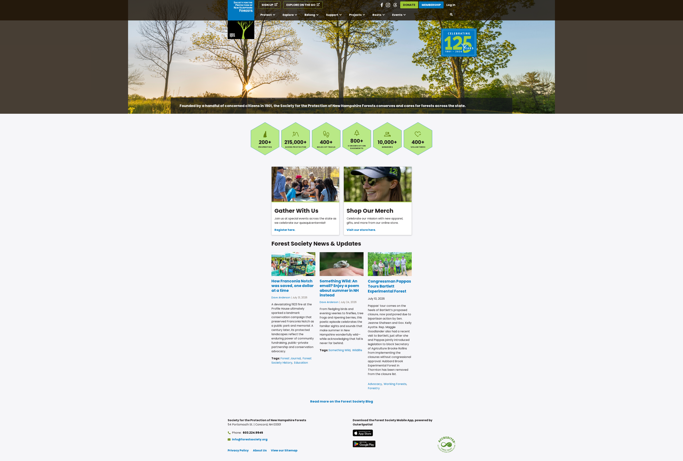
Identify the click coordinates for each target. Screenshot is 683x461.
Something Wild (339, 350)
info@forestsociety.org (250, 439)
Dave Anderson (280, 297)
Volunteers (418, 138)
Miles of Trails (326, 138)
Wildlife (357, 350)
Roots (376, 15)
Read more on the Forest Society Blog (341, 401)
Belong (310, 15)
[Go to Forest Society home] (241, 19)
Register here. (284, 230)
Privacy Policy (238, 450)
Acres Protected (295, 138)
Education (301, 363)
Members (387, 138)
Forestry (374, 388)
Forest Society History (291, 360)
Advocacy (375, 384)
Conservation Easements (357, 138)
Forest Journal (290, 358)
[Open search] (451, 14)
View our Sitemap (284, 450)
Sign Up (267, 5)
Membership (431, 5)
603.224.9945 (253, 433)
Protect (266, 15)
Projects (355, 15)
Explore (288, 15)
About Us (260, 450)
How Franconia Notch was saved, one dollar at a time (292, 285)
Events (397, 15)
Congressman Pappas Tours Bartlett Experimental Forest (389, 286)
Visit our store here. (361, 230)
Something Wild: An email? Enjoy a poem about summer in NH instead (339, 288)
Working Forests (395, 384)
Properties (265, 138)
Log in (450, 5)
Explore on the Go (300, 5)
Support (332, 15)
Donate (409, 5)
